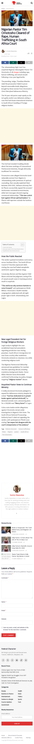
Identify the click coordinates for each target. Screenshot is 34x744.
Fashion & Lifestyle (7, 699)
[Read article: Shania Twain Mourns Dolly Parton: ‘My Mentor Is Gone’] (6, 556)
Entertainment (10, 8)
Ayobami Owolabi (17, 542)
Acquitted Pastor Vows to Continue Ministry (11, 250)
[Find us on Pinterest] (26, 660)
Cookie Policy (18, 737)
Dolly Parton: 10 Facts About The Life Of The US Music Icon (22, 539)
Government (5, 705)
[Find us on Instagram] (12, 660)
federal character (11, 429)
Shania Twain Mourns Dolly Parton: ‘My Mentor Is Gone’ (20, 555)
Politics (20, 696)
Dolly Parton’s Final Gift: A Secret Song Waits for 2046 (22, 547)
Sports (20, 699)
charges (16, 72)
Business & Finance (7, 694)
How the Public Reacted (7, 247)
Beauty (3, 691)
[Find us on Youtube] (17, 660)
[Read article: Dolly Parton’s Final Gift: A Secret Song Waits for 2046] (6, 548)
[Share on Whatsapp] (13, 62)
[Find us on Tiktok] (21, 660)
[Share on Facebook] (5, 62)
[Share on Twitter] (21, 62)
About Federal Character (15, 735)
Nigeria (10, 432)
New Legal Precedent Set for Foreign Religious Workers (13, 249)
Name (4, 602)
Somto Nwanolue (12, 51)
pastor (17, 432)
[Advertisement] (17, 125)
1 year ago (7, 54)
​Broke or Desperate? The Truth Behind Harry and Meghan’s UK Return (22, 530)
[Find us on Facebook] (3, 660)
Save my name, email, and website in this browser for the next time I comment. (16, 628)
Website (3, 619)
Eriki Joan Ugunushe (18, 534)
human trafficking (24, 429)
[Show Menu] (2, 3)
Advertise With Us (6, 737)
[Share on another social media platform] (29, 62)
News (4, 432)
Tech (19, 702)
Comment (5, 578)
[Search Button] (32, 3)
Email (3, 610)
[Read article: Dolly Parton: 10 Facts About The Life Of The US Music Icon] (6, 540)
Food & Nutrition (6, 702)
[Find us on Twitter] (8, 660)
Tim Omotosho (7, 435)
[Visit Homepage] (17, 3)
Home (3, 8)
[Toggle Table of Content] (21, 244)
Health (20, 691)
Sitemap (28, 737)
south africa (24, 432)
